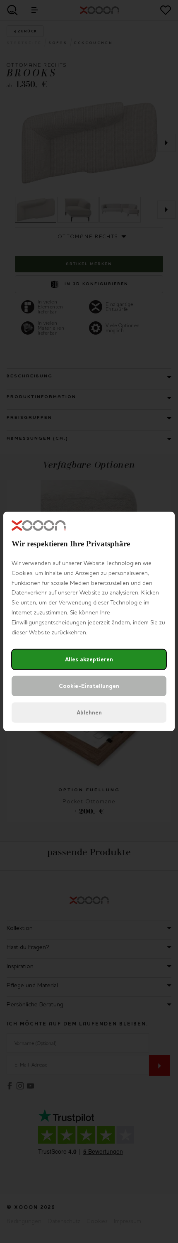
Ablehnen (89, 713)
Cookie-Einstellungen (89, 686)
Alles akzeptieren (89, 659)
